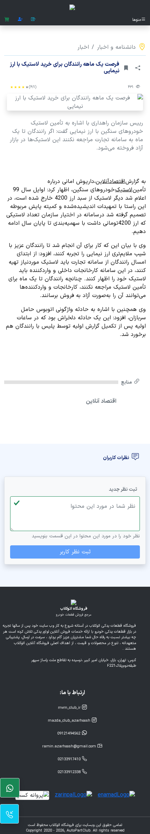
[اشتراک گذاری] (138, 68)
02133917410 (70, 759)
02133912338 (70, 772)
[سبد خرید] (7, 19)
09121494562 (69, 734)
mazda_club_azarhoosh (70, 721)
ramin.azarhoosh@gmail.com (69, 746)
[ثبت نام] (20, 19)
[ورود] (33, 19)
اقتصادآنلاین (110, 181)
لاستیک (123, 190)
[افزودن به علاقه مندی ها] (126, 68)
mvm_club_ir (70, 708)
